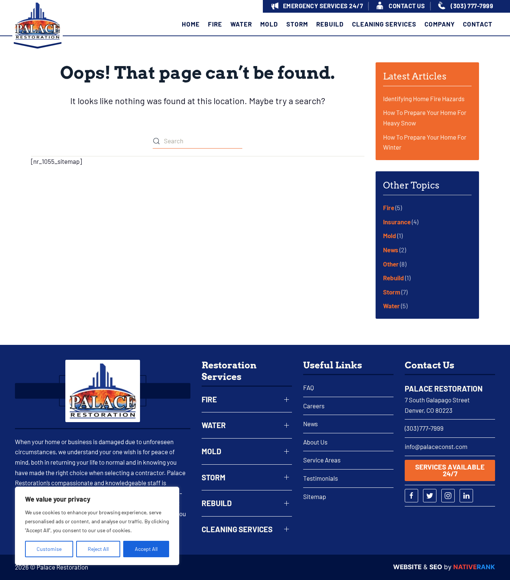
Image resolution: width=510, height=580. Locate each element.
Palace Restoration (444, 388)
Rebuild (393, 277)
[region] (97, 526)
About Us (315, 442)
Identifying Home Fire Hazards (423, 98)
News (390, 249)
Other (391, 264)
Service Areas (321, 460)
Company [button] (440, 23)
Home (191, 23)
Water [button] (241, 23)
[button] (316, 6)
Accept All (146, 549)
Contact (477, 23)
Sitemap (314, 496)
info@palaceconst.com (436, 446)
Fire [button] (215, 23)
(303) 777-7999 (424, 428)
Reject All (98, 549)
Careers (313, 405)
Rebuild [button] (330, 23)
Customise (49, 549)
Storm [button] (297, 23)
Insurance (397, 221)
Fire (388, 207)
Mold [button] (269, 23)
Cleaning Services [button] (384, 23)
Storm (391, 292)
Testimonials (320, 478)
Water (391, 305)
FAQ (308, 387)
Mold (389, 235)
